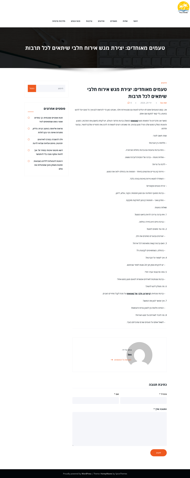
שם (116, 394)
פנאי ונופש (75, 21)
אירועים (101, 21)
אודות (125, 21)
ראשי (135, 21)
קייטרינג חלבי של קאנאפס (138, 293)
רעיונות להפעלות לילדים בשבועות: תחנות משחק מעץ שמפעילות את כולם (48, 165)
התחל (31, 88)
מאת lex (163, 102)
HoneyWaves (106, 473)
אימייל (163, 394)
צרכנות (89, 21)
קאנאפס (134, 120)
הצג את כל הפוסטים (122, 359)
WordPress (87, 473)
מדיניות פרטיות (58, 21)
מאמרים (113, 21)
